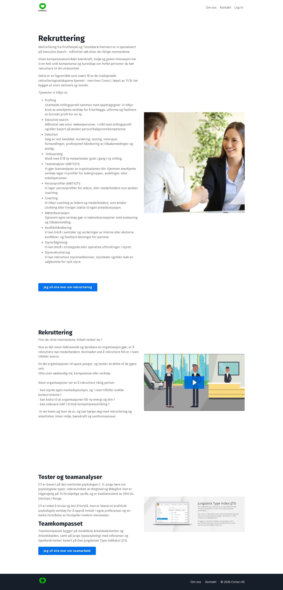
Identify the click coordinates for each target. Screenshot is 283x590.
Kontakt (225, 7)
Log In (238, 7)
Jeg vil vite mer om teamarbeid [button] (67, 551)
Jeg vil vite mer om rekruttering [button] (68, 287)
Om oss (211, 7)
